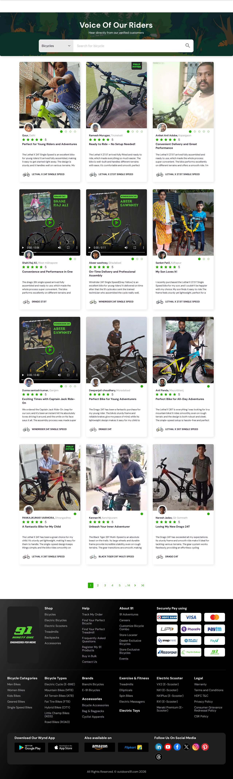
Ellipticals (125, 690)
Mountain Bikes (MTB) (59, 690)
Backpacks (52, 637)
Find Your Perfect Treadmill (93, 630)
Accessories (53, 643)
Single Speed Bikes (19, 707)
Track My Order (92, 614)
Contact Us (89, 662)
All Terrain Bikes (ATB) (59, 696)
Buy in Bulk (89, 656)
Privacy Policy (203, 701)
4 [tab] (75, 131)
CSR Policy (201, 716)
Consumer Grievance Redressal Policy (208, 709)
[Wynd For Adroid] (30, 748)
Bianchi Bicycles (93, 684)
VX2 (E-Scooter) (168, 684)
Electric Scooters (56, 626)
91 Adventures (128, 614)
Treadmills (51, 632)
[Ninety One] (23, 632)
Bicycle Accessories (95, 705)
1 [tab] (61, 131)
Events (123, 659)
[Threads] (158, 757)
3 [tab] (70, 131)
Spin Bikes (126, 696)
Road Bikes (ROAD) (57, 722)
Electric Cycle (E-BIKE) (60, 684)
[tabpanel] (49, 95)
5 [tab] (208, 131)
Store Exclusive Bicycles (129, 651)
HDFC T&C (201, 696)
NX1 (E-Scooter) (167, 690)
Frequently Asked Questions (94, 639)
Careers (124, 620)
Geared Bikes (16, 701)
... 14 (127, 585)
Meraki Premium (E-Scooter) (170, 709)
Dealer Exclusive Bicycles (130, 642)
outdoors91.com (127, 772)
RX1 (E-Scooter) (167, 701)
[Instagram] (195, 747)
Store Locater (128, 635)
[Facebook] (177, 747)
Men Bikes (14, 684)
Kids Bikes (14, 696)
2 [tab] (66, 131)
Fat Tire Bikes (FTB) (57, 701)
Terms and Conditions (208, 690)
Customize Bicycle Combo (131, 627)
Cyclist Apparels (93, 717)
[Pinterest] (205, 747)
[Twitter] (186, 747)
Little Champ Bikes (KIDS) (57, 714)
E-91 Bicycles (91, 690)
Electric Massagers (132, 701)
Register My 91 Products (91, 648)
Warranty (200, 684)
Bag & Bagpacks (93, 711)
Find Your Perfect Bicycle (93, 621)
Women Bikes (16, 690)
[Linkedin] (158, 747)
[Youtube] (168, 747)
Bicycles (50, 614)
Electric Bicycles (56, 620)
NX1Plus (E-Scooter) (170, 696)
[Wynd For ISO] (63, 747)
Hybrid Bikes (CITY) (57, 707)
